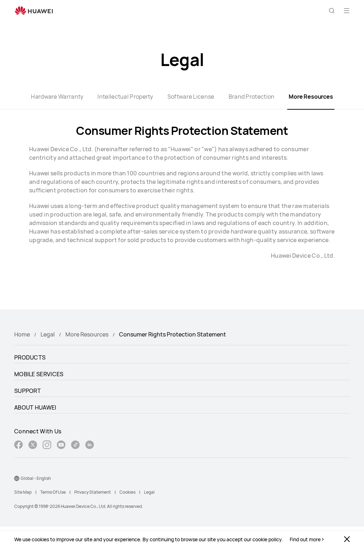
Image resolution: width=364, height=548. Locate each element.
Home (22, 334)
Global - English (36, 478)
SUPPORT (27, 390)
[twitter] (32, 445)
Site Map (23, 492)
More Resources (86, 334)
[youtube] (61, 445)
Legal (48, 334)
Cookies (127, 492)
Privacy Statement (92, 492)
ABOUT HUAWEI (35, 407)
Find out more (305, 539)
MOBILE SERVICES (39, 374)
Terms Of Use (53, 492)
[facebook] (18, 445)
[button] (331, 10)
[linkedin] (89, 445)
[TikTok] (75, 445)
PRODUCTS (30, 357)
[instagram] (47, 445)
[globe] (16, 478)
